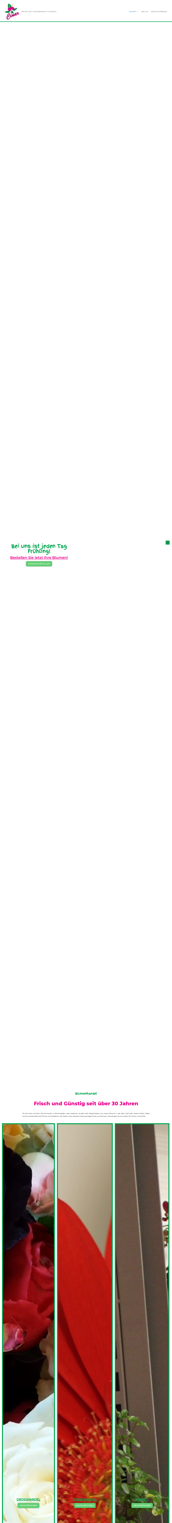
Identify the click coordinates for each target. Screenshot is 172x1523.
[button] (39, 563)
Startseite (132, 11)
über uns (144, 11)
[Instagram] (168, 543)
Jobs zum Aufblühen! (159, 11)
